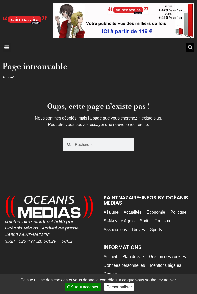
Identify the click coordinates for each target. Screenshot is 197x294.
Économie (156, 212)
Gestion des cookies (167, 256)
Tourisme (163, 221)
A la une (111, 212)
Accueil (8, 77)
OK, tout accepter (82, 287)
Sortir (145, 221)
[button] (7, 47)
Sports (156, 229)
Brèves (138, 229)
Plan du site (133, 256)
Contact (111, 274)
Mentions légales (165, 265)
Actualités (133, 212)
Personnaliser (119, 287)
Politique (178, 212)
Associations (115, 229)
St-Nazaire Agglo (119, 221)
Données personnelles (124, 265)
